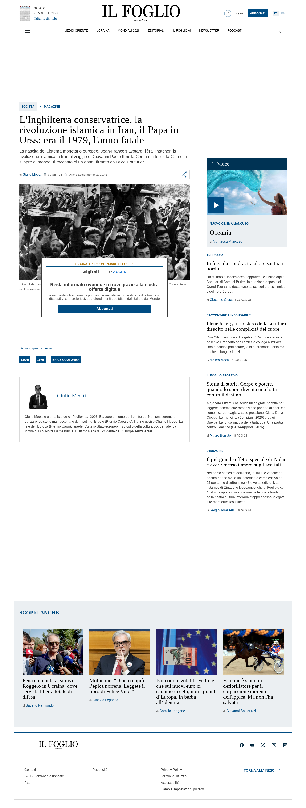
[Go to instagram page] (274, 745)
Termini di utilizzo (174, 776)
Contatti (30, 769)
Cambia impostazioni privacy (182, 789)
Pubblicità (100, 769)
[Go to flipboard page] (285, 745)
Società (27, 106)
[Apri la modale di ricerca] (279, 31)
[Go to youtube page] (252, 745)
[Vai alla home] (141, 13)
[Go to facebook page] (242, 745)
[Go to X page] (263, 745)
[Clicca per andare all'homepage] (58, 745)
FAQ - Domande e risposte (44, 776)
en (283, 13)
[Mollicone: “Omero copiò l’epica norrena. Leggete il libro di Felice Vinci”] (119, 652)
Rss (27, 782)
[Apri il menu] (27, 31)
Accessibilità (170, 782)
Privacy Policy (171, 769)
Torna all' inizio (259, 770)
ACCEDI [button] (120, 272)
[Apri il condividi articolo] (185, 174)
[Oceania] (247, 192)
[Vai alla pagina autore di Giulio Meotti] (38, 395)
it (275, 13)
